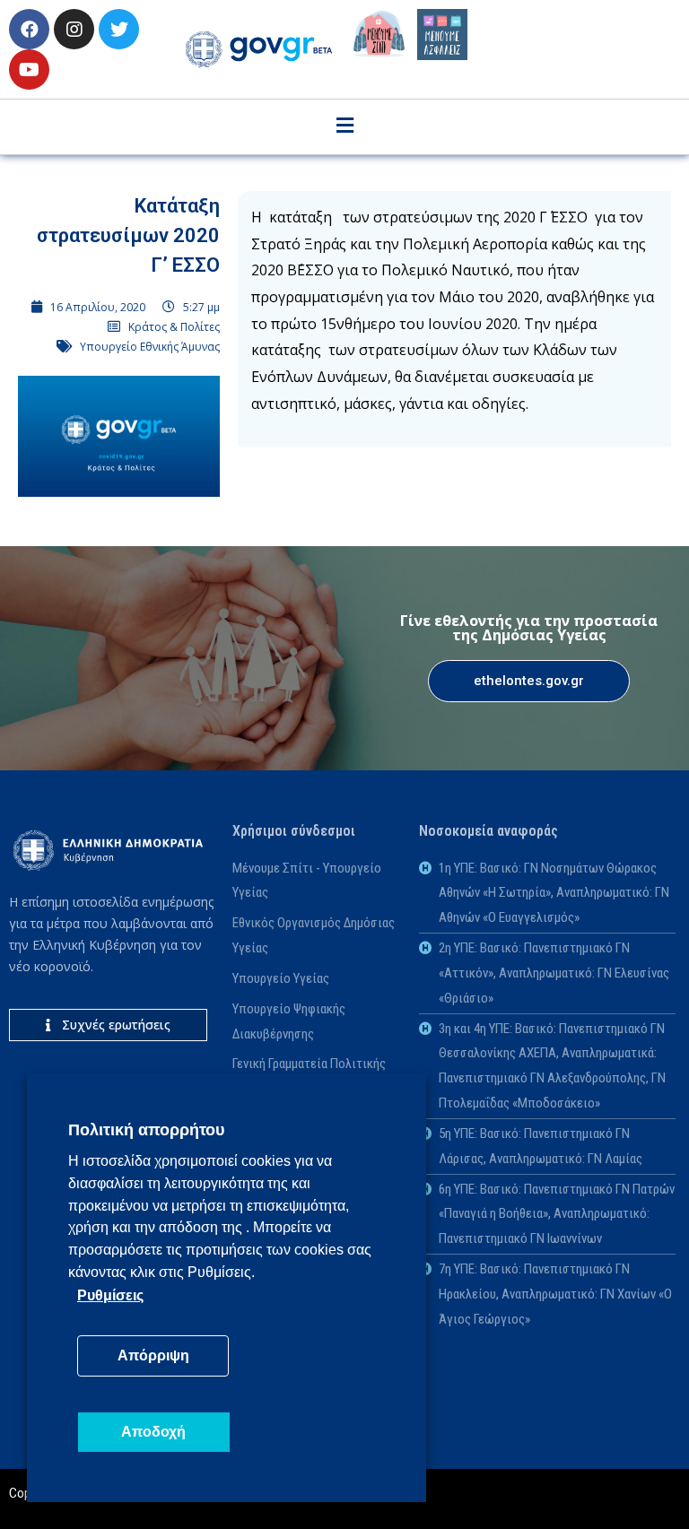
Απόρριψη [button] (153, 1355)
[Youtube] (29, 69)
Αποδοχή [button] (153, 1431)
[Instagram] (74, 29)
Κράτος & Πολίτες (174, 326)
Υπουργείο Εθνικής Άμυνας (150, 346)
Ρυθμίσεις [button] (110, 1295)
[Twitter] (119, 29)
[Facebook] (29, 29)
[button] (529, 681)
